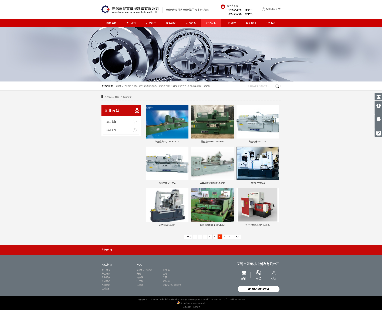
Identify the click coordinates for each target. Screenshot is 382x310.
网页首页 (111, 23)
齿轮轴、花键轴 (157, 86)
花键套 (181, 86)
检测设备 (111, 130)
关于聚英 (131, 23)
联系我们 (251, 23)
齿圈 (167, 86)
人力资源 (191, 23)
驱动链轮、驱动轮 (201, 86)
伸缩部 (134, 86)
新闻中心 (105, 281)
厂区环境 (231, 23)
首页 (117, 97)
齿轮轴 (140, 277)
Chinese (271, 9)
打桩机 (188, 86)
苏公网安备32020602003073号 (193, 304)
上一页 (188, 237)
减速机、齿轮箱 (123, 86)
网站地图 (233, 300)
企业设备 (211, 23)
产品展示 (151, 23)
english (271, 13)
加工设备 (111, 121)
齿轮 (146, 86)
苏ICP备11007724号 (219, 300)
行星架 (174, 86)
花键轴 (140, 285)
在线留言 (270, 23)
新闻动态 (171, 23)
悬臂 (141, 86)
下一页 (236, 237)
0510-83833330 (258, 289)
